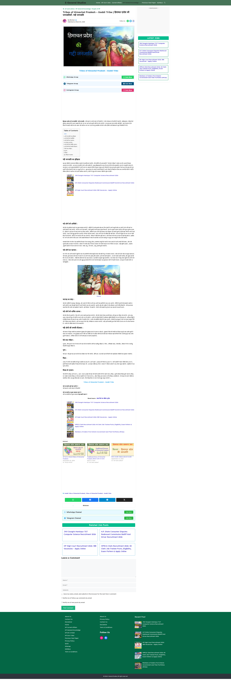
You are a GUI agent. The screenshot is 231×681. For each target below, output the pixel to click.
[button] (164, 2)
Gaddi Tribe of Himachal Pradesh (75, 493)
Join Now (128, 77)
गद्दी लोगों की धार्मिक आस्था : (71, 144)
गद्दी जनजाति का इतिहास (70, 136)
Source (99, 296)
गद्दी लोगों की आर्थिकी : (70, 138)
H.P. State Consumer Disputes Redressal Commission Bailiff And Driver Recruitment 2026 (104, 183)
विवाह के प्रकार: (69, 154)
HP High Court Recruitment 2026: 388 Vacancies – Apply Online (96, 190)
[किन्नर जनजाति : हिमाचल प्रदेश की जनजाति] (122, 449)
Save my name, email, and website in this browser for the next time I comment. (90, 594)
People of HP (96, 9)
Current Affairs (117, 3)
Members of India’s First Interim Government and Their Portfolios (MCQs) (99, 432)
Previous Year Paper (149, 3)
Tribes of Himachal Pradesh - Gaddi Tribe (98, 493)
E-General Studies (75, 2)
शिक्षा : (66, 152)
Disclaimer (68, 622)
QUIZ (67, 643)
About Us (68, 616)
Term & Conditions (71, 652)
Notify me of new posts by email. (74, 602)
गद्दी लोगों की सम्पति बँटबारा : (71, 146)
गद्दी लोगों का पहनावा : (69, 140)
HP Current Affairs (71, 627)
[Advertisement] (99, 107)
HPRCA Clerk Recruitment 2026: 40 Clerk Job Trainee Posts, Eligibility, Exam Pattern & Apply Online (116, 548)
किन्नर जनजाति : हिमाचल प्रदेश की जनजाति (121, 457)
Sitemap (68, 646)
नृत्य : (66, 150)
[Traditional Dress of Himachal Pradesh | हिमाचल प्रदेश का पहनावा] (98, 449)
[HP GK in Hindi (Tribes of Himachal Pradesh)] (74, 449)
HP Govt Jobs (106, 3)
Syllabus (160, 3)
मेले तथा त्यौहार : (68, 148)
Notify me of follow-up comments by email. (77, 598)
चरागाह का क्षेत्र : (69, 142)
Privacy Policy (69, 641)
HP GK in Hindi (70, 633)
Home (98, 3)
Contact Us (68, 619)
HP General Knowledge (131, 3)
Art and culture (70, 9)
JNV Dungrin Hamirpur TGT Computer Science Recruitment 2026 (96, 175)
